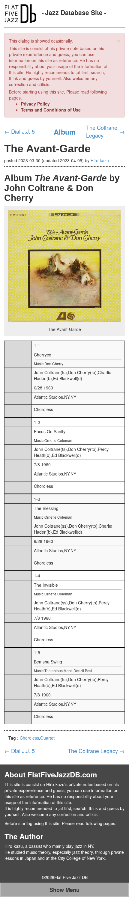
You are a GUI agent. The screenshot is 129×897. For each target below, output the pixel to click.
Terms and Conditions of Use (51, 110)
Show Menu (65, 890)
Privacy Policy (35, 104)
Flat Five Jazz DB (71, 877)
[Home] (20, 13)
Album (65, 132)
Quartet (47, 738)
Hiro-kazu (100, 160)
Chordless (29, 738)
